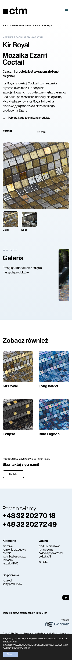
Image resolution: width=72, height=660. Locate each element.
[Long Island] (54, 366)
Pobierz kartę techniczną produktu (29, 117)
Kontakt (13, 474)
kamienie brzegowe (14, 549)
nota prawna (46, 549)
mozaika (8, 546)
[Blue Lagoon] (54, 414)
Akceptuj (10, 654)
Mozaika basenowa (15, 101)
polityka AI (45, 556)
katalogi (7, 580)
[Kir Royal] (18, 366)
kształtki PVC (10, 563)
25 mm (41, 132)
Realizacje (10, 250)
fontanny (8, 560)
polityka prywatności (51, 553)
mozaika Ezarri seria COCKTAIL (26, 25)
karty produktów (12, 584)
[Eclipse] (18, 414)
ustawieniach (23, 647)
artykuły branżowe (49, 546)
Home (5, 25)
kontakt (43, 561)
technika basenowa (14, 556)
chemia (7, 553)
